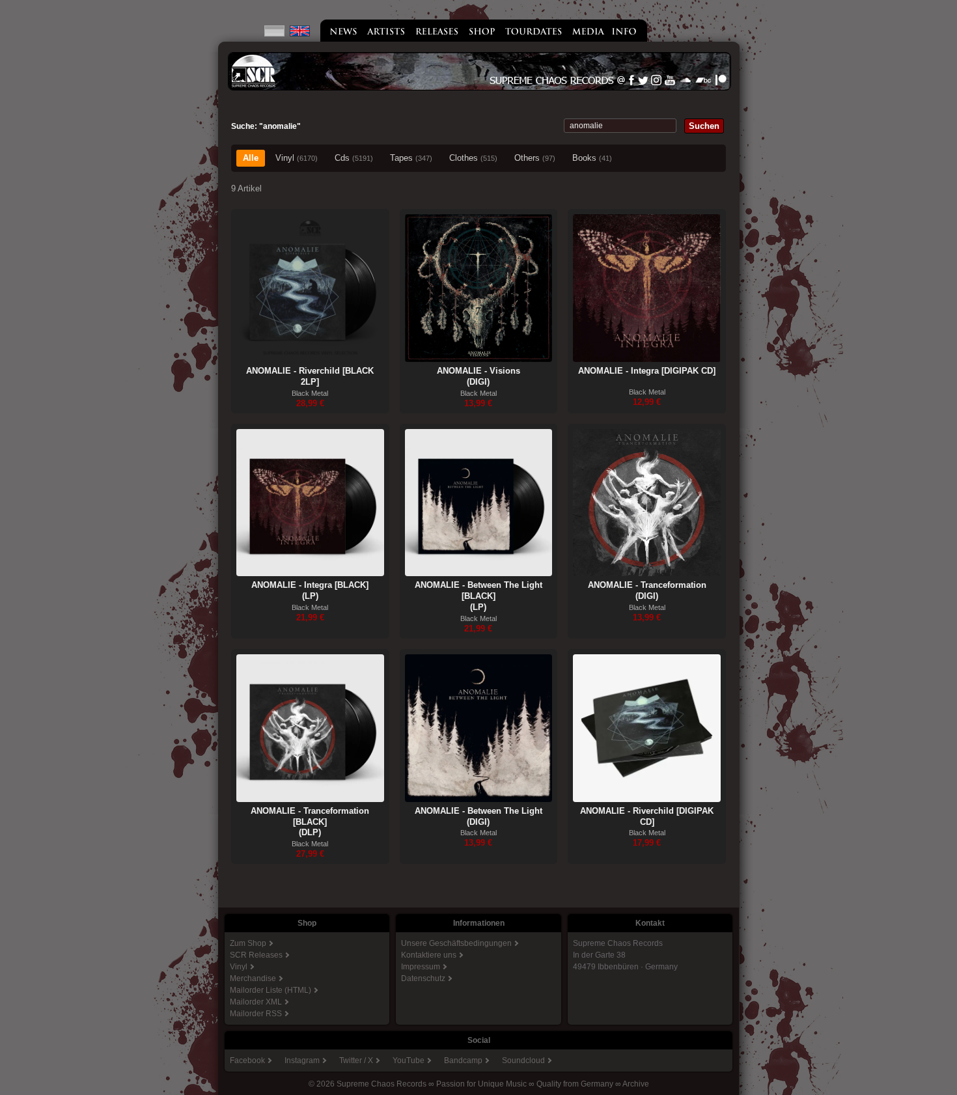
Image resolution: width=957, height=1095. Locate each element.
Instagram (302, 1060)
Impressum (420, 966)
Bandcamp (463, 1060)
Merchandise (253, 978)
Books (592, 158)
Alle (250, 158)
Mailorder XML (256, 1001)
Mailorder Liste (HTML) (270, 990)
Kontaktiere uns (428, 955)
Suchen (704, 126)
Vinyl (296, 158)
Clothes (473, 158)
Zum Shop (248, 943)
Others (534, 158)
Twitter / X (356, 1060)
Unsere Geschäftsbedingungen (456, 943)
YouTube (408, 1060)
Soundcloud (523, 1060)
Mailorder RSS (256, 1013)
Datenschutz (423, 978)
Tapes (411, 158)
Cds (354, 158)
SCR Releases (256, 955)
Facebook (247, 1060)
